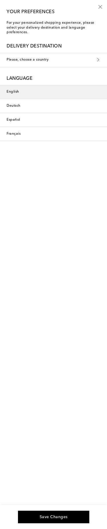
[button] (100, 6)
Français (14, 134)
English (13, 92)
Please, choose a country (28, 59)
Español (13, 120)
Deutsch (14, 106)
